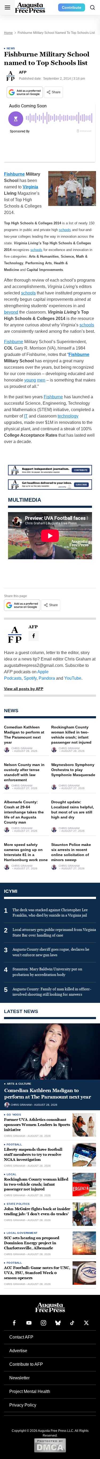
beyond (11, 312)
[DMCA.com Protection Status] (50, 1445)
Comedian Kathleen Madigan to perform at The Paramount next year (47, 1093)
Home (8, 33)
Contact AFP (21, 1337)
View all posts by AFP (23, 689)
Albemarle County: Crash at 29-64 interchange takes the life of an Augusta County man (24, 812)
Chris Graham (21, 748)
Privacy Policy (22, 1405)
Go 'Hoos (14, 1114)
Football (14, 1144)
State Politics (18, 1203)
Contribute (71, 7)
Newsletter (19, 1378)
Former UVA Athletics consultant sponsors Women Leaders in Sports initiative (37, 1124)
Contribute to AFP (26, 1364)
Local (11, 1174)
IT (26, 416)
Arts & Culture (19, 1083)
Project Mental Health (29, 1391)
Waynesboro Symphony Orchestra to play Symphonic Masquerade (73, 770)
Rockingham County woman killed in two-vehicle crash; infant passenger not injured (36, 1184)
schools (65, 230)
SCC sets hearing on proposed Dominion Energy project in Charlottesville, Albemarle (31, 1243)
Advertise (18, 1350)
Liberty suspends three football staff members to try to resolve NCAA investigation (33, 1154)
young (30, 380)
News (11, 48)
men (41, 380)
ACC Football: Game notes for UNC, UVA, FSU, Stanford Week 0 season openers (37, 1272)
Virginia (30, 187)
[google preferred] (25, 92)
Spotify (30, 678)
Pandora (47, 678)
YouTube (72, 678)
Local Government (22, 1232)
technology (68, 416)
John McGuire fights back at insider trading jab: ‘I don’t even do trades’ (37, 1211)
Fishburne (14, 174)
